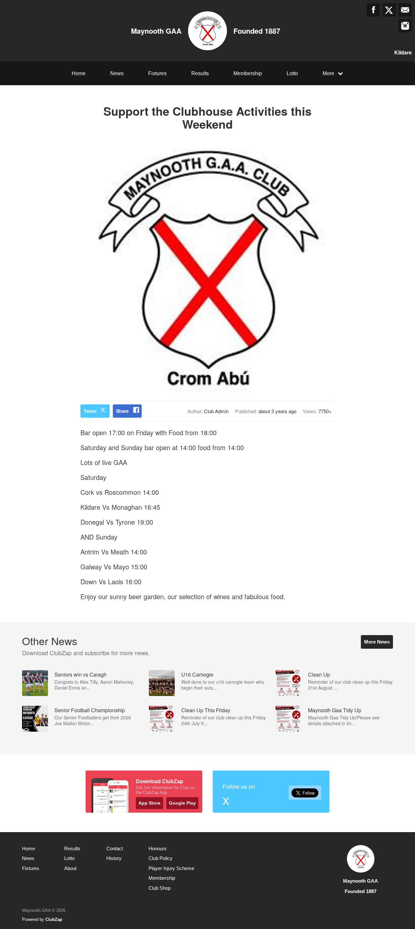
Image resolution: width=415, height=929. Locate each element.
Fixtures (157, 73)
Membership (247, 73)
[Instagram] (405, 25)
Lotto (292, 73)
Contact (114, 848)
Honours (157, 848)
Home (79, 73)
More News (377, 641)
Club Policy (160, 858)
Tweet (90, 411)
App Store (149, 803)
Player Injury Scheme (171, 868)
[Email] (405, 10)
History (114, 858)
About (70, 868)
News (117, 73)
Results (200, 73)
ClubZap (53, 919)
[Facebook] (373, 10)
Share (122, 411)
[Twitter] (389, 10)
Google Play (182, 803)
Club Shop (159, 888)
